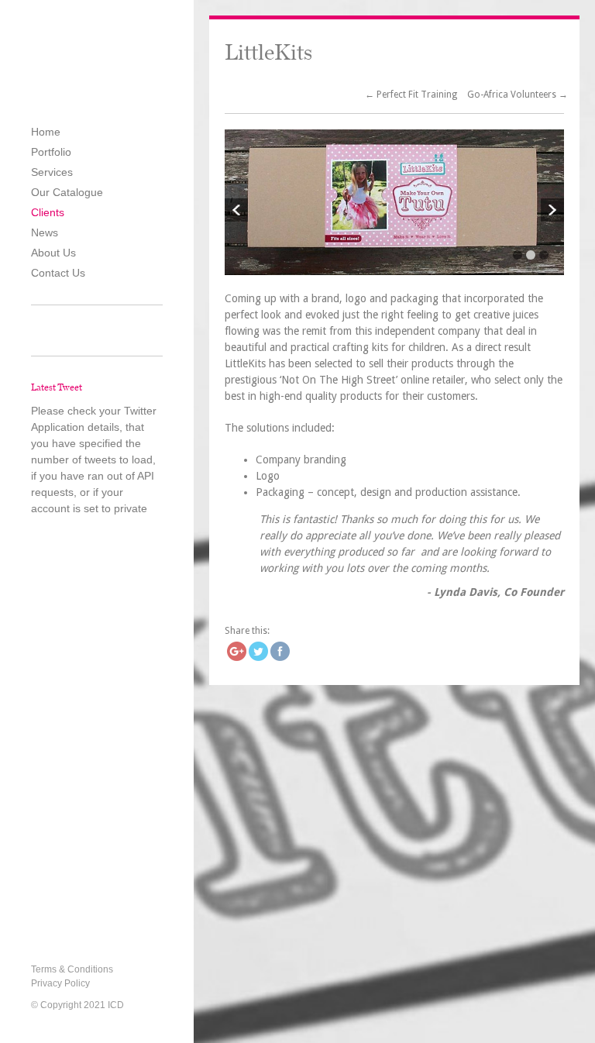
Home (45, 132)
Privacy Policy (60, 983)
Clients (47, 212)
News (44, 232)
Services (52, 172)
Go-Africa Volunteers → (517, 94)
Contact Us (58, 273)
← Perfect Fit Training (412, 94)
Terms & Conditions (72, 969)
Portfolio (51, 152)
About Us (53, 252)
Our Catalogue (67, 192)
